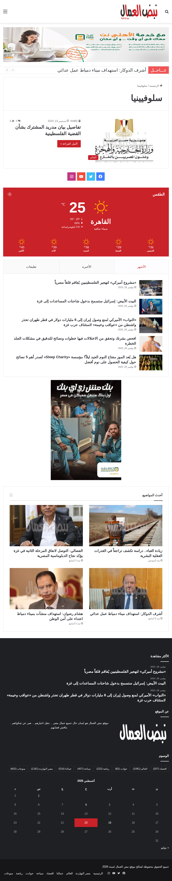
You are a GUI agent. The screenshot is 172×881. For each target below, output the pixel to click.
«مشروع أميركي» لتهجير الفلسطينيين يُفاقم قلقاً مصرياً (95, 283)
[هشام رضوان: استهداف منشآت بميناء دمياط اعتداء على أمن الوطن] (46, 588)
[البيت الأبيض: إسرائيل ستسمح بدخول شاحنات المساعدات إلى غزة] (150, 306)
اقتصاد (160, 768)
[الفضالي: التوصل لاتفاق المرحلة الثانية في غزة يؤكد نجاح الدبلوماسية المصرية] (46, 525)
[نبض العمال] (138, 11)
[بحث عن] (167, 13)
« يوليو (165, 847)
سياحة (84, 768)
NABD (74, 121)
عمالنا (65, 768)
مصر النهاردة (42, 768)
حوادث (121, 768)
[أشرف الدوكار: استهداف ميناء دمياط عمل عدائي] (125, 588)
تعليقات (31, 266)
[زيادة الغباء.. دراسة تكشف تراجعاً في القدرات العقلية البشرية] (125, 525)
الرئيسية (154, 85)
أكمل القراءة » (69, 143)
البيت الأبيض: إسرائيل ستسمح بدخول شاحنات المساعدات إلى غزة (86, 301)
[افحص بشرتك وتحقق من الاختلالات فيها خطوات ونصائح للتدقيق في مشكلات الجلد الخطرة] (150, 344)
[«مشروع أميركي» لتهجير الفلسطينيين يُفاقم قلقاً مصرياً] (150, 288)
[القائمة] (5, 13)
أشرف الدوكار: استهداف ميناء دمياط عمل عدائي (101, 70)
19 (109, 822)
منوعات (17, 768)
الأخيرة (86, 266)
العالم (140, 768)
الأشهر (141, 266)
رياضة (102, 768)
